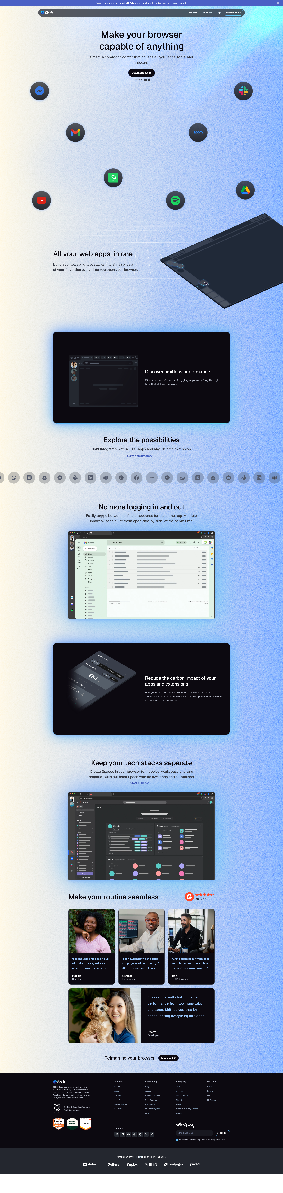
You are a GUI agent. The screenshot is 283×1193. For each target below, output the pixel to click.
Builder (117, 1087)
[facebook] (140, 1134)
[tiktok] (134, 1134)
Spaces (117, 1095)
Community (206, 12)
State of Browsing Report (187, 1109)
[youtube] (128, 1134)
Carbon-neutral (120, 1104)
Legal (209, 1095)
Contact (179, 1113)
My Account (212, 1100)
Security (117, 1109)
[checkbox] (177, 1140)
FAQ (147, 1113)
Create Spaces (139, 783)
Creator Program (152, 1109)
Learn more (178, 3)
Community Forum (153, 1095)
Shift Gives (180, 1100)
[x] (146, 1134)
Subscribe (222, 1133)
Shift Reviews (151, 1100)
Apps (116, 1091)
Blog (147, 1087)
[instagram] (116, 1134)
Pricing (210, 1091)
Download (211, 1087)
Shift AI (117, 1100)
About (178, 1087)
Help (218, 12)
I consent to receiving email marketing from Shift (202, 1139)
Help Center (150, 1104)
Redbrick (139, 1157)
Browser (193, 12)
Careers (179, 1091)
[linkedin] (122, 1134)
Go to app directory (139, 456)
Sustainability (182, 1095)
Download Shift (233, 12)
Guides (148, 1091)
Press (178, 1104)
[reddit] (152, 1134)
